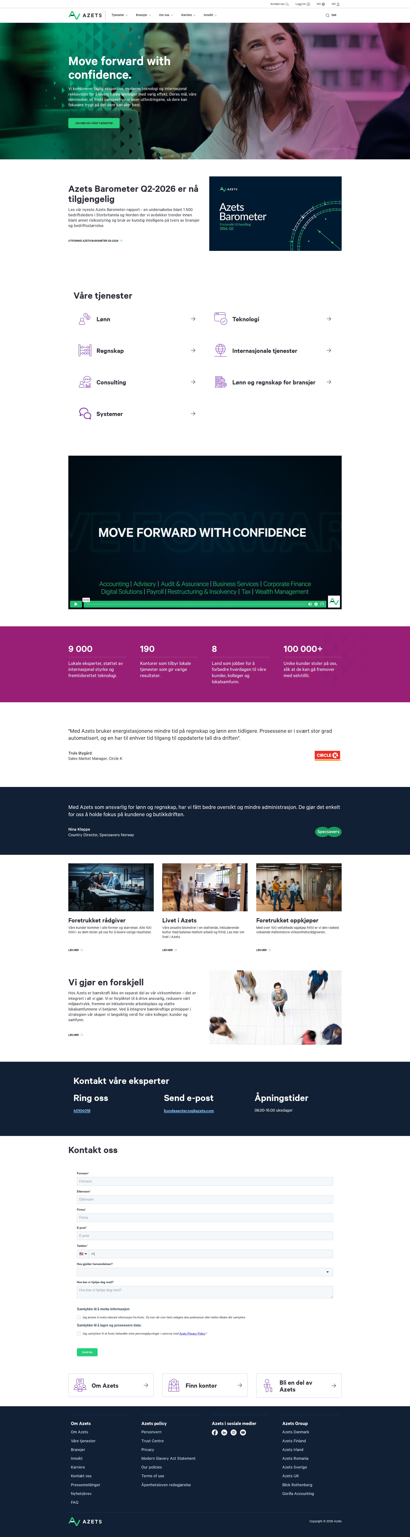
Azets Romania (295, 1458)
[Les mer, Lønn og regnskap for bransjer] (328, 381)
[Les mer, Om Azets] (145, 1385)
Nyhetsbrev (81, 1494)
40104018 (81, 1110)
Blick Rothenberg (297, 1485)
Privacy (147, 1450)
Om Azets (79, 1432)
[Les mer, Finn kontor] (239, 1385)
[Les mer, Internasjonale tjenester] (328, 350)
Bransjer (141, 15)
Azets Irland (292, 1450)
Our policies (151, 1467)
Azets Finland (294, 1441)
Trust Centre (152, 1441)
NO (319, 4)
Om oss (164, 15)
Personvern (151, 1432)
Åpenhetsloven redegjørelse (166, 1485)
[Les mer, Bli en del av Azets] (333, 1385)
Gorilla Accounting (298, 1494)
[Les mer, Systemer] (193, 413)
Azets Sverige (294, 1467)
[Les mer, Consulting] (193, 381)
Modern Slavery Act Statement (168, 1458)
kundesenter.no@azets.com (189, 1110)
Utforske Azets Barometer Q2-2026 (93, 240)
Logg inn (301, 4)
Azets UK (290, 1476)
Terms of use (152, 1476)
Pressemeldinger (85, 1485)
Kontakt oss (277, 4)
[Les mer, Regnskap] (193, 350)
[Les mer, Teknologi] (328, 318)
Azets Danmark (295, 1432)
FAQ (74, 1502)
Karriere (186, 15)
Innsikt (208, 15)
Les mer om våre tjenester (94, 123)
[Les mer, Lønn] (193, 318)
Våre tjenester (83, 1441)
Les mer (73, 950)
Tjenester (117, 15)
